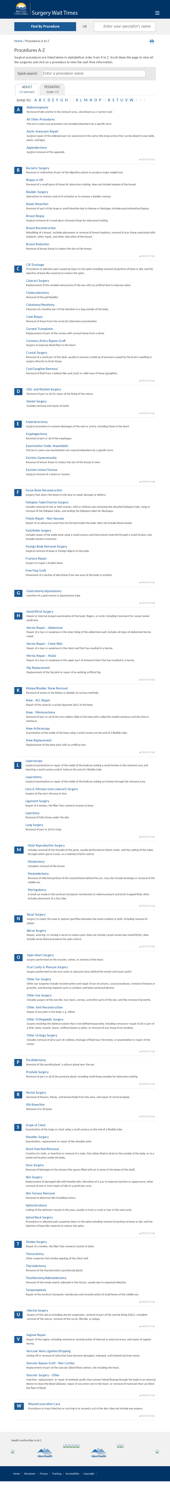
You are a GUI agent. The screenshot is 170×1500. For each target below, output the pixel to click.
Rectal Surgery (36, 1092)
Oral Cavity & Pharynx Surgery (47, 967)
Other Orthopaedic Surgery (45, 1019)
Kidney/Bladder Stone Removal (47, 688)
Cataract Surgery (37, 281)
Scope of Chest (35, 1125)
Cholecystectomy (37, 293)
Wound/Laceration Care (44, 1404)
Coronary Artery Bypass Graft (46, 341)
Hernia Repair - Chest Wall (44, 644)
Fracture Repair (36, 558)
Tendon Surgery (36, 1242)
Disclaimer (29, 1473)
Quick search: (27, 74)
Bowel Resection (37, 204)
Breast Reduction (37, 244)
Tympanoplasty (36, 1290)
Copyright (89, 1473)
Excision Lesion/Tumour (42, 470)
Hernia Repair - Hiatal (41, 656)
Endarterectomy (37, 422)
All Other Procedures (41, 119)
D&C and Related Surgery (44, 389)
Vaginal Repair (36, 1335)
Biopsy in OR (34, 180)
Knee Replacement (38, 740)
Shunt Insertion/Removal (42, 1149)
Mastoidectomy (38, 874)
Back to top (148, 159)
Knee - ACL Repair (38, 700)
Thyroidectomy (36, 1266)
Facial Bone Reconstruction (44, 490)
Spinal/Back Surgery (39, 1217)
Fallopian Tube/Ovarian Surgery (47, 502)
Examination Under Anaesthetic (47, 446)
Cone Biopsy (34, 317)
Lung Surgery (34, 825)
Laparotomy (34, 777)
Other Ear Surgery (39, 979)
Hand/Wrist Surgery (40, 611)
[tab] (27, 89)
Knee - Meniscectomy (40, 712)
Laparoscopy (34, 761)
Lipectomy (32, 813)
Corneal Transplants (39, 329)
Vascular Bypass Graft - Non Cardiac (50, 1363)
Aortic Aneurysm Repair (43, 131)
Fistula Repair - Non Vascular (45, 518)
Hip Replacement (38, 668)
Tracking (56, 1473)
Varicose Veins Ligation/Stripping (48, 1351)
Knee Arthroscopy (38, 728)
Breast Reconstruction (41, 228)
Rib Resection (35, 1104)
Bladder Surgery (37, 192)
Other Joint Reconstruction (45, 1007)
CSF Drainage (35, 265)
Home (18, 41)
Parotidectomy (36, 1060)
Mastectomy (36, 862)
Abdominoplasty (37, 107)
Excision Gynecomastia (41, 458)
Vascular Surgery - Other (43, 1375)
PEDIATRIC (52, 89)
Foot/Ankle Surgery (38, 530)
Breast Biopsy (35, 216)
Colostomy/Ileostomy (40, 305)
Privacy (44, 1473)
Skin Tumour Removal (40, 1193)
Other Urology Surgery (42, 1035)
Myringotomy (37, 890)
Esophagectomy (36, 434)
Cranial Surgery (36, 353)
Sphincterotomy (36, 1205)
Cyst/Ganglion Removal (42, 369)
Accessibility (72, 1473)
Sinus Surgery (35, 1165)
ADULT (27, 89)
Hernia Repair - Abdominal (45, 628)
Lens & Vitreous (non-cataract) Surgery (52, 789)
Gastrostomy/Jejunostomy (44, 591)
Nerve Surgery (36, 931)
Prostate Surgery (37, 1072)
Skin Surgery (34, 1177)
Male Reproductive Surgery (46, 845)
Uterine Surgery (37, 1310)
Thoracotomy (35, 1254)
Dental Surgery (37, 401)
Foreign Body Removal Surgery (46, 546)
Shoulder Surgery (37, 1137)
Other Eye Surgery (39, 995)
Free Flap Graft (36, 570)
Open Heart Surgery (40, 955)
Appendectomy (37, 147)
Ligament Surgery (37, 801)
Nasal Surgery (36, 914)
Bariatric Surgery (37, 168)
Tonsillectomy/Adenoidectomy (46, 1278)
